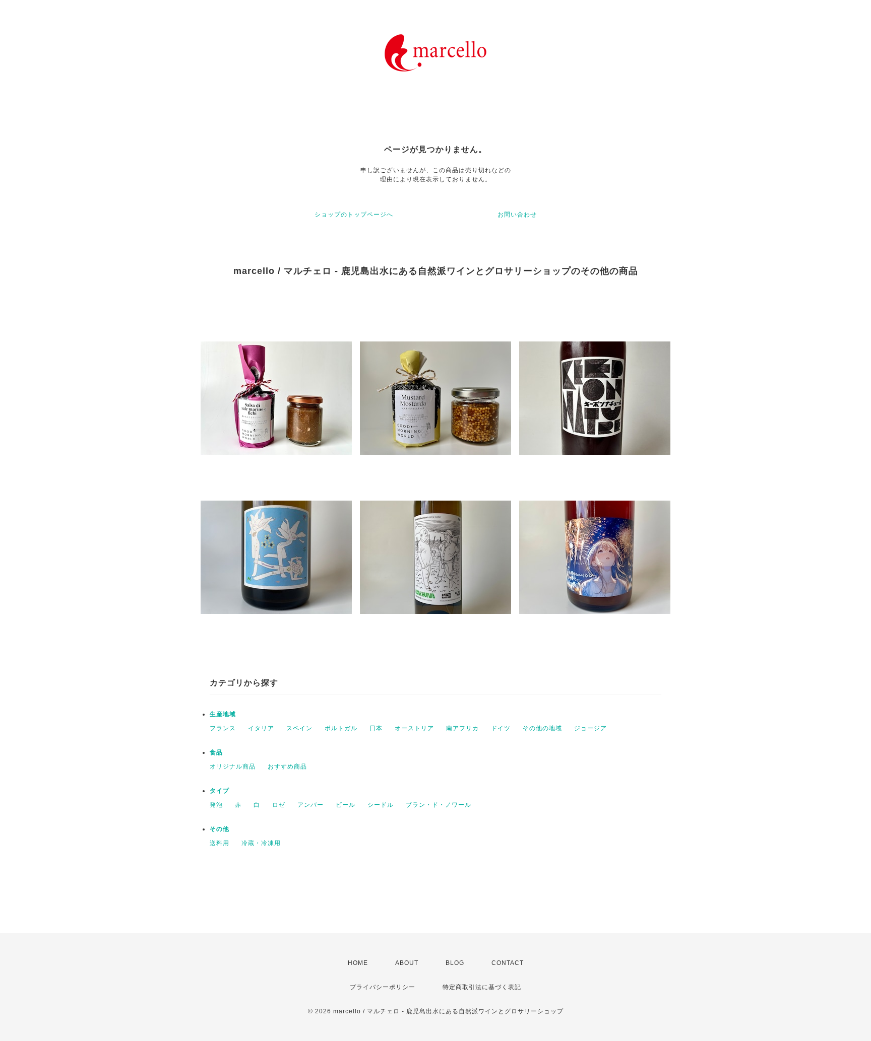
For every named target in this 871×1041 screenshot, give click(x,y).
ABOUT (406, 962)
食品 (216, 752)
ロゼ (278, 804)
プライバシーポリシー (382, 987)
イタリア (261, 728)
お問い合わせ (517, 214)
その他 (219, 828)
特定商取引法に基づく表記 (482, 987)
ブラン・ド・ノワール (438, 804)
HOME (358, 962)
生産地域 (223, 714)
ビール (345, 804)
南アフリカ (462, 728)
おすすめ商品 (287, 766)
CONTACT (507, 962)
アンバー (310, 804)
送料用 (219, 843)
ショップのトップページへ (354, 214)
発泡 (216, 804)
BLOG (455, 962)
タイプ (219, 790)
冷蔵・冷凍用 (261, 843)
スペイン (299, 728)
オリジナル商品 (233, 766)
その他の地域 (542, 728)
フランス (223, 728)
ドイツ (501, 728)
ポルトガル (341, 728)
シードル (380, 804)
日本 (376, 728)
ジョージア (590, 728)
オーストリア (414, 728)
